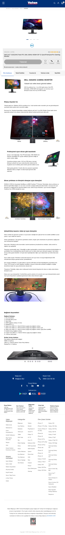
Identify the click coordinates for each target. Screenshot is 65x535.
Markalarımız (9, 427)
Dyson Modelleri (52, 487)
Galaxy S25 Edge (52, 443)
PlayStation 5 (31, 428)
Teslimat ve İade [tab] (45, 73)
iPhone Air (40, 433)
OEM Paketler (31, 448)
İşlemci (29, 451)
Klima (19, 446)
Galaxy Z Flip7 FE (52, 440)
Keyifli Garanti (9, 472)
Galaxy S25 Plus (52, 428)
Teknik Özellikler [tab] (20, 73)
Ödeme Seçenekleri (10, 466)
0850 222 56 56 (49, 379)
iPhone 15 (40, 450)
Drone (19, 448)
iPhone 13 (40, 456)
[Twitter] (27, 386)
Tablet (19, 434)
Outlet (7, 481)
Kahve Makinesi (22, 451)
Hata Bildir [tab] (57, 73)
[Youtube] (38, 386)
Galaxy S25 (51, 423)
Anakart (30, 462)
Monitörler (8, 8)
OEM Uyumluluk (32, 446)
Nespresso (51, 494)
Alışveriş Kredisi (10, 469)
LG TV (29, 437)
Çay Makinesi (21, 454)
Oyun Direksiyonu (32, 468)
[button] (27, 39)
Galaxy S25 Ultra (52, 426)
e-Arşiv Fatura (9, 478)
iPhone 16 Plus (41, 444)
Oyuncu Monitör (15, 8)
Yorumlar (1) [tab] (32, 73)
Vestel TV (30, 431)
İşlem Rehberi (9, 461)
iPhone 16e (40, 447)
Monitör (29, 426)
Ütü (18, 440)
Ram (29, 460)
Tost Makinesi (21, 457)
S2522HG (26, 8)
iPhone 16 (40, 436)
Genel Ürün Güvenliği (21, 67)
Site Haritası (21, 462)
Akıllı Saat (20, 437)
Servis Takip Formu (10, 475)
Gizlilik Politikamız (10, 435)
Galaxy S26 (41, 464)
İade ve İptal (9, 464)
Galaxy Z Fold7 (52, 434)
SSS (7, 445)
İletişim (7, 442)
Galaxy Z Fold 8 (42, 459)
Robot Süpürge (21, 443)
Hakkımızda (9, 425)
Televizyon (20, 431)
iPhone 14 (40, 453)
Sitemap (30, 471)
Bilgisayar (20, 423)
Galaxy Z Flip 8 (41, 461)
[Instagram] (43, 386)
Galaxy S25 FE (52, 431)
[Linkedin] (32, 386)
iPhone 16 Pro (41, 439)
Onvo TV (30, 440)
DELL (21, 8)
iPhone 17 (40, 423)
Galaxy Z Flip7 (52, 437)
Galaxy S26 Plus (42, 467)
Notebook (20, 428)
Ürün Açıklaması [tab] (7, 73)
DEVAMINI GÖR (51, 515)
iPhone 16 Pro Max (42, 442)
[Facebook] (22, 386)
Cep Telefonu (21, 426)
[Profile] (58, 3)
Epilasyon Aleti (31, 443)
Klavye (29, 465)
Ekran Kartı (30, 454)
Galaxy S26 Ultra (42, 470)
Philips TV (30, 434)
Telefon (29, 423)
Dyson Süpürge (21, 460)
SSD (29, 457)
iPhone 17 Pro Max (42, 426)
